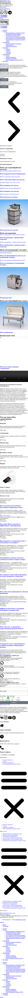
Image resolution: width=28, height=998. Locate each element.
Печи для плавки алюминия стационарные (9, 367)
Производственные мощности (13, 43)
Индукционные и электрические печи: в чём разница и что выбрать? (13, 541)
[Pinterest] (14, 718)
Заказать (8, 49)
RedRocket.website (21, 919)
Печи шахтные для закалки (9, 230)
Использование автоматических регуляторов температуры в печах (11, 506)
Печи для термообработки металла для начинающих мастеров (13, 256)
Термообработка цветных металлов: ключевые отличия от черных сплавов (12, 558)
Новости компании (11, 57)
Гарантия (8, 53)
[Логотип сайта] (5, 0)
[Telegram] (10, 12)
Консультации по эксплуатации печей (15, 38)
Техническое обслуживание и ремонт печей (14, 840)
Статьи (8, 56)
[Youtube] (10, 718)
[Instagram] (6, 718)
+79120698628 (3, 15)
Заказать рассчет (4, 63)
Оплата (8, 50)
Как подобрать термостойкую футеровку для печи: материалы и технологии (13, 575)
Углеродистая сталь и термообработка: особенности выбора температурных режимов (12, 645)
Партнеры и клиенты (11, 46)
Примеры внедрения (11, 58)
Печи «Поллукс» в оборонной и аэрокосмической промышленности (11, 627)
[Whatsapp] (2, 12)
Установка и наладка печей (13, 35)
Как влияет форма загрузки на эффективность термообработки (10, 524)
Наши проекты (10, 45)
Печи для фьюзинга (6, 332)
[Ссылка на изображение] (5, 704)
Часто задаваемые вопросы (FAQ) (14, 60)
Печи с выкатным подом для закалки (12, 179)
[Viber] (6, 12)
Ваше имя (2, 686)
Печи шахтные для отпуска (9, 197)
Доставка (8, 51)
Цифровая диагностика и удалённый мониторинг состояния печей (12, 609)
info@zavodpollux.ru (5, 8)
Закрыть (2, 922)
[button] (14, 102)
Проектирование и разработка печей (15, 33)
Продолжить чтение (5, 515)
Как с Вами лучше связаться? (7, 696)
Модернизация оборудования (13, 34)
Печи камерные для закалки (9, 191)
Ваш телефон (3, 691)
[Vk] (2, 718)
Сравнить (5, 994)
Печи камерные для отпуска (9, 185)
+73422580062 (3, 16)
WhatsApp (7, 700)
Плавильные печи (6, 297)
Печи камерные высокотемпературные (12, 174)
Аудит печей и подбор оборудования (15, 37)
